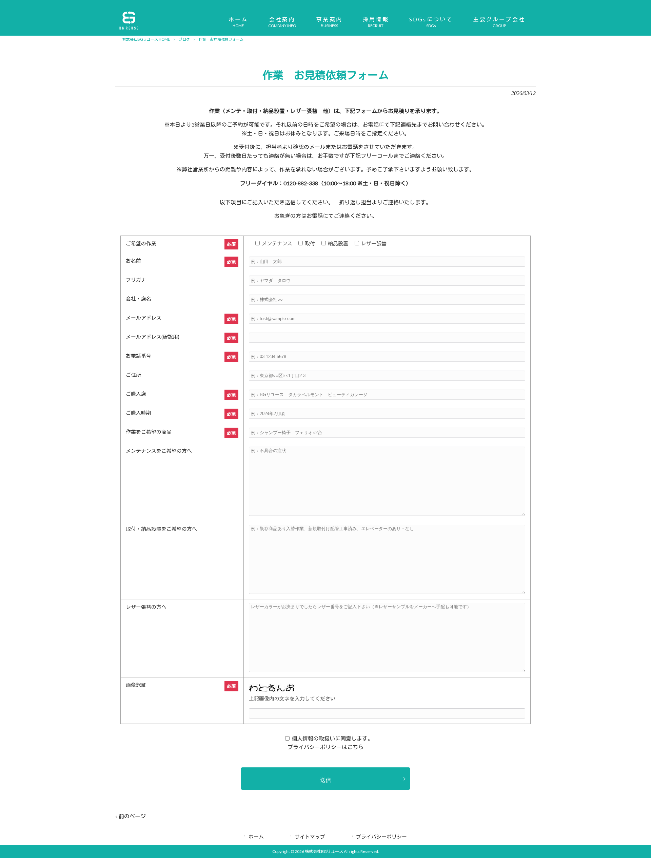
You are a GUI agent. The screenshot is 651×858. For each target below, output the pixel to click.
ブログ (184, 39)
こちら (355, 747)
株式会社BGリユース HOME (146, 39)
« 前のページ (130, 816)
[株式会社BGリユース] (128, 29)
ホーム (256, 837)
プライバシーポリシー (381, 837)
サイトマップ (310, 837)
